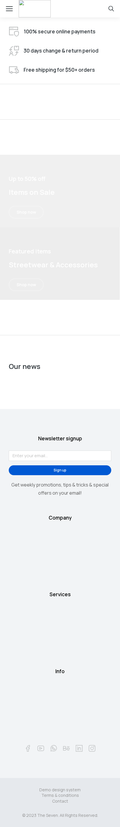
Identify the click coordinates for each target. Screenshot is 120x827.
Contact (60, 801)
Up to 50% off (27, 179)
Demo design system (60, 789)
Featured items (30, 251)
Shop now (26, 212)
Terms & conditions (60, 795)
